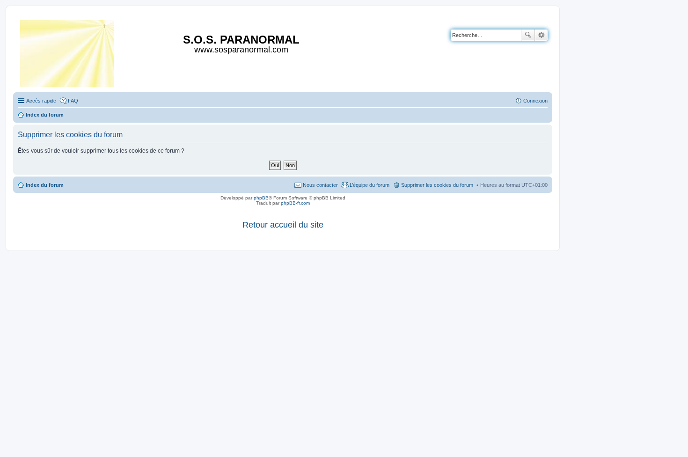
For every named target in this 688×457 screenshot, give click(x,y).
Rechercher (528, 35)
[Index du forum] (67, 51)
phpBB (261, 197)
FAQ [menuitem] (73, 100)
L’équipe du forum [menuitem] (369, 185)
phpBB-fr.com (295, 203)
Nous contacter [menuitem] (320, 185)
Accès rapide (41, 100)
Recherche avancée (541, 35)
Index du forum (45, 185)
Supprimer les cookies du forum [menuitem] (437, 185)
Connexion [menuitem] (535, 100)
